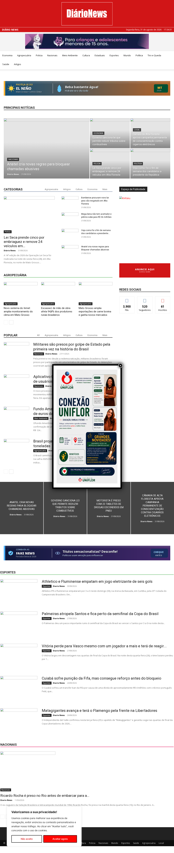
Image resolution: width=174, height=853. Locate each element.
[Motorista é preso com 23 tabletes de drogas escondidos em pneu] (108, 508)
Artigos (17, 64)
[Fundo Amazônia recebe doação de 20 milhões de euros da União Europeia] (16, 419)
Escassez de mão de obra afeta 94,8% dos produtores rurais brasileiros (56, 311)
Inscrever (163, 299)
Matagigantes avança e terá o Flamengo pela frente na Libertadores (99, 710)
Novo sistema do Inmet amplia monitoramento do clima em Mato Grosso (18, 311)
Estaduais (100, 55)
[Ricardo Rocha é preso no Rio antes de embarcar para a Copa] (87, 771)
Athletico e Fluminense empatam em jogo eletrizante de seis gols (97, 581)
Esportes (114, 55)
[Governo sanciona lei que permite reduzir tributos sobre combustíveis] (110, 133)
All (38, 335)
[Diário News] (87, 13)
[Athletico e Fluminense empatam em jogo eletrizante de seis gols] (18, 592)
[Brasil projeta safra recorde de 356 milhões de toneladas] (16, 451)
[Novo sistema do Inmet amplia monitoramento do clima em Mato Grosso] (21, 293)
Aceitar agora (60, 838)
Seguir (145, 299)
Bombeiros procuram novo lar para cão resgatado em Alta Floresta (95, 201)
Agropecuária (24, 55)
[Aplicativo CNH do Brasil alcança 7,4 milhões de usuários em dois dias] (16, 387)
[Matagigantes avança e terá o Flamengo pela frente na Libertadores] (18, 721)
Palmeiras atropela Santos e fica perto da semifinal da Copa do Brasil (100, 614)
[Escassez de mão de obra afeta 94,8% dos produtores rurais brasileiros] (58, 293)
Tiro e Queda (154, 55)
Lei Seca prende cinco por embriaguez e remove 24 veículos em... (24, 241)
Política (139, 55)
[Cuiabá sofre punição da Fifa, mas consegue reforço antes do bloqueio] (18, 688)
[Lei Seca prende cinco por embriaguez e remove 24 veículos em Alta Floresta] (110, 164)
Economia (7, 55)
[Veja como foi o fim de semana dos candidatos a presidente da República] (150, 164)
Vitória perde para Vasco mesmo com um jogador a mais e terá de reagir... (104, 646)
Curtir (127, 299)
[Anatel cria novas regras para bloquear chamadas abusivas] (46, 149)
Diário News (10, 30)
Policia (39, 55)
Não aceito (27, 838)
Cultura (86, 55)
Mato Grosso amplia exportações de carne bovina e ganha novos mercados (95, 311)
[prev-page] (6, 322)
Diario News (146, 521)
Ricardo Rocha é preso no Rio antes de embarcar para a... (44, 796)
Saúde (5, 64)
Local (137, 130)
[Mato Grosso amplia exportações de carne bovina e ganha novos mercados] (95, 293)
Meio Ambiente (70, 55)
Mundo (127, 55)
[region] (44, 826)
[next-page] (11, 322)
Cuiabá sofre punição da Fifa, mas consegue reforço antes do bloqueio (101, 678)
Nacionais (52, 55)
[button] (170, 55)
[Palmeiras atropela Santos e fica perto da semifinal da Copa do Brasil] (18, 624)
